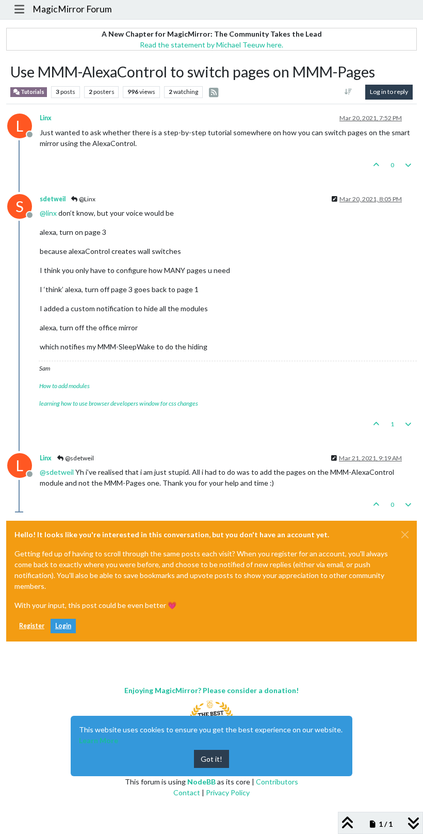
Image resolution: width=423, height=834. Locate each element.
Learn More (98, 740)
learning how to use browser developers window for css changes (118, 403)
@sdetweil (79, 458)
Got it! (211, 759)
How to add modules (64, 386)
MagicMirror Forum (72, 9)
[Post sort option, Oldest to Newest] (348, 92)
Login (63, 626)
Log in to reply (389, 91)
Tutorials (32, 92)
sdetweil (53, 199)
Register (31, 626)
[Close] (405, 535)
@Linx (86, 199)
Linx (46, 118)
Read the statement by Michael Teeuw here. (211, 44)
